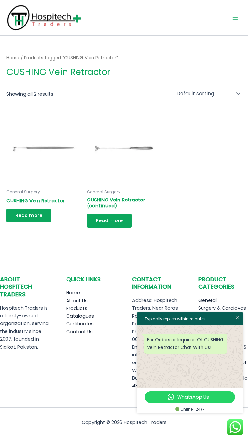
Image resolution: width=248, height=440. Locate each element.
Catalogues (80, 316)
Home (12, 58)
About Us (77, 300)
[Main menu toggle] (235, 17)
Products (76, 308)
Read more (29, 215)
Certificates (80, 324)
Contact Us (79, 331)
